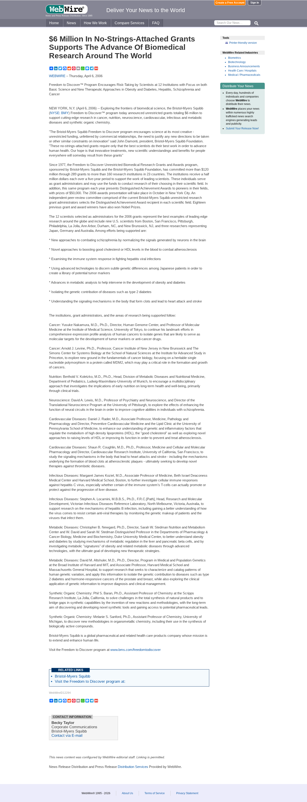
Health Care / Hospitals (242, 70)
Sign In (254, 2)
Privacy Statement (187, 793)
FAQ (155, 23)
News (71, 23)
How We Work (95, 23)
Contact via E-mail (66, 735)
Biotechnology (237, 62)
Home (54, 23)
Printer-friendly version (243, 42)
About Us (127, 793)
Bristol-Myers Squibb (72, 676)
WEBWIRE (57, 76)
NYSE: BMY (59, 113)
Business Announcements (244, 66)
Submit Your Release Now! (242, 128)
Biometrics (234, 57)
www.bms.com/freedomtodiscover (135, 650)
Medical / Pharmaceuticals (244, 74)
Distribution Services (133, 767)
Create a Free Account (230, 2)
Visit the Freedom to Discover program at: (90, 681)
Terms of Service (155, 793)
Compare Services (129, 23)
